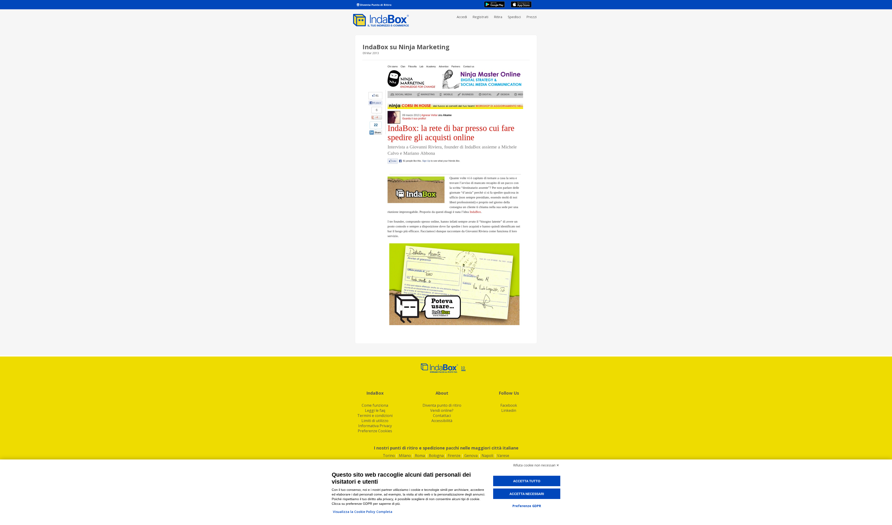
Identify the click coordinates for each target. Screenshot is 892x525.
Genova (471, 455)
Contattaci (442, 415)
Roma (420, 455)
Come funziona (375, 405)
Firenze (454, 455)
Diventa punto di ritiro (442, 405)
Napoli (487, 455)
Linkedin (508, 410)
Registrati (480, 16)
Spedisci (514, 16)
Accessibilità (441, 420)
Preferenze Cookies (375, 430)
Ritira (498, 16)
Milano (405, 455)
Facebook (508, 405)
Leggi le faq (375, 410)
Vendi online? (441, 410)
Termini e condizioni (375, 415)
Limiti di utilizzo (374, 420)
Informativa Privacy (375, 425)
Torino (389, 455)
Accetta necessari (526, 494)
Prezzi (531, 16)
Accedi (462, 16)
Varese (503, 455)
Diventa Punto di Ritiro (375, 5)
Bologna (436, 455)
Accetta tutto (526, 481)
